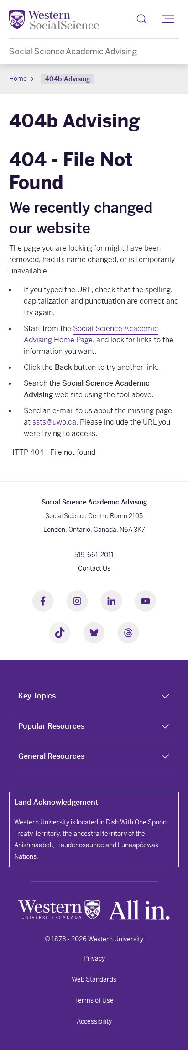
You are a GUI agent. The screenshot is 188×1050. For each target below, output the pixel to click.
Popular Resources (51, 726)
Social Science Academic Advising (73, 51)
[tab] (94, 698)
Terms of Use (94, 1000)
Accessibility (94, 1021)
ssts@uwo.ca (54, 422)
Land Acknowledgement (56, 802)
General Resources (51, 756)
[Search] (141, 19)
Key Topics (37, 696)
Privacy (94, 958)
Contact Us (94, 568)
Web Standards (94, 979)
